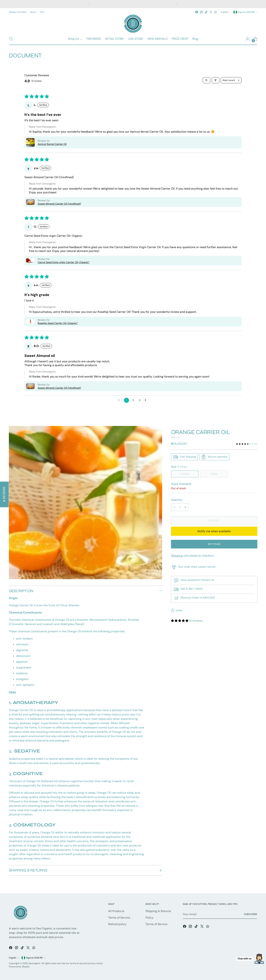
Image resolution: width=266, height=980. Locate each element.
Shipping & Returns (158, 911)
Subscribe (250, 914)
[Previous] (90, 4)
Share (179, 610)
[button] (30, 142)
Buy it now (214, 544)
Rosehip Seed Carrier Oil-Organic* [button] (58, 323)
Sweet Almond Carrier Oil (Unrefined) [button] (59, 203)
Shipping (177, 555)
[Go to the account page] (247, 38)
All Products (116, 911)
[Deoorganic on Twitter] (210, 12)
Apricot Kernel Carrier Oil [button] (52, 144)
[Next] (176, 4)
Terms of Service (119, 917)
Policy (149, 917)
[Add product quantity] (185, 507)
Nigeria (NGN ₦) (246, 12)
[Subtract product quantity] (174, 507)
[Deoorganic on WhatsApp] (215, 12)
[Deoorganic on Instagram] (201, 12)
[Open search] (206, 80)
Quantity (177, 500)
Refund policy (117, 924)
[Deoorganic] (133, 24)
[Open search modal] (10, 38)
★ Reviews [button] (4, 494)
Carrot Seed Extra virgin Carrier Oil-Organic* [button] (64, 262)
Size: (179, 467)
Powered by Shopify (19, 966)
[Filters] (215, 80)
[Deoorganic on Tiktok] (206, 12)
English (224, 12)
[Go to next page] (146, 400)
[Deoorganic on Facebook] (196, 12)
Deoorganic (34, 963)
